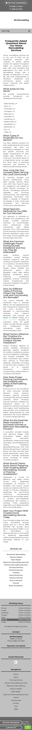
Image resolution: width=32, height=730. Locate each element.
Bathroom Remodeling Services (16, 694)
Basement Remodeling (16, 686)
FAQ (16, 706)
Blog (16, 709)
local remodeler (10, 320)
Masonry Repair (16, 689)
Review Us (12, 727)
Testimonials (16, 700)
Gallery (16, 697)
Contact (16, 703)
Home (16, 674)
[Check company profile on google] (15, 662)
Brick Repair (16, 692)
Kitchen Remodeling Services (16, 683)
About (16, 677)
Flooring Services (16, 680)
